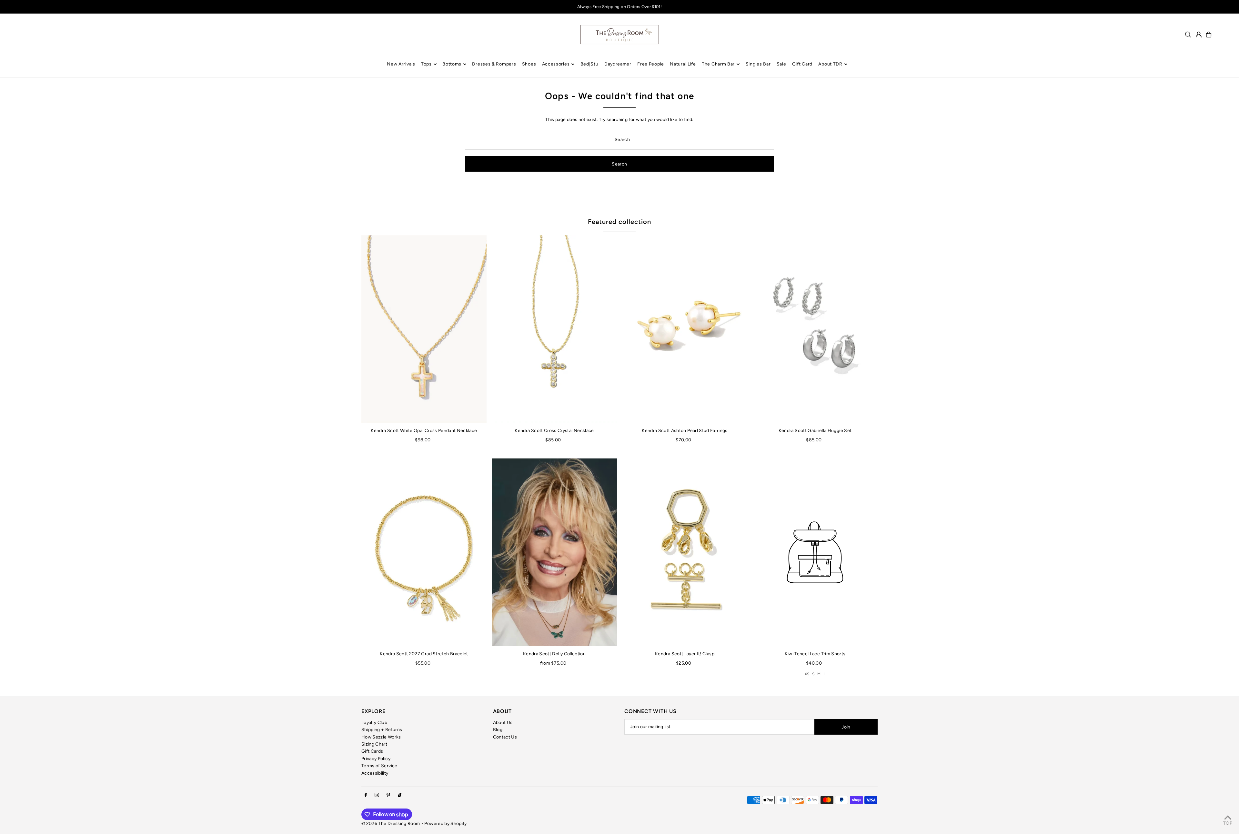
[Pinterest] (388, 795)
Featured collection (619, 222)
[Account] (1199, 34)
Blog (497, 729)
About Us (503, 722)
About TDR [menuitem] (830, 64)
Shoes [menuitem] (529, 64)
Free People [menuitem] (650, 64)
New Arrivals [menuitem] (401, 64)
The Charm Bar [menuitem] (718, 64)
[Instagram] (377, 795)
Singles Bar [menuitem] (758, 64)
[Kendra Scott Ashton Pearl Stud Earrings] (684, 329)
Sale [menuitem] (781, 64)
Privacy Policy (375, 758)
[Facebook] (366, 795)
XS (807, 674)
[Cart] (1208, 34)
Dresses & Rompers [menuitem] (494, 64)
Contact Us (505, 737)
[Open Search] (1188, 34)
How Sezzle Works (381, 737)
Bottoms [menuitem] (451, 64)
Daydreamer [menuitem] (617, 64)
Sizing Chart (374, 744)
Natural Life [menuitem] (683, 64)
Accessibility (374, 773)
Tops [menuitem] (426, 64)
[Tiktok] (399, 795)
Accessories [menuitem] (556, 64)
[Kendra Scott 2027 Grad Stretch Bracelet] (424, 552)
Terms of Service (379, 766)
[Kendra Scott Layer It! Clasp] (684, 552)
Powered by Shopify (445, 823)
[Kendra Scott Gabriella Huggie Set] (815, 329)
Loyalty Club (374, 722)
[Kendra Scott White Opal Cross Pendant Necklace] (424, 329)
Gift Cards (372, 751)
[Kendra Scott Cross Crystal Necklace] (554, 329)
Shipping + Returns (381, 729)
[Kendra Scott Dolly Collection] (554, 552)
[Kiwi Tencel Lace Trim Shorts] (815, 552)
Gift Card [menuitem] (802, 64)
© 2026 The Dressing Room (391, 823)
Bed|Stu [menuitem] (589, 64)
